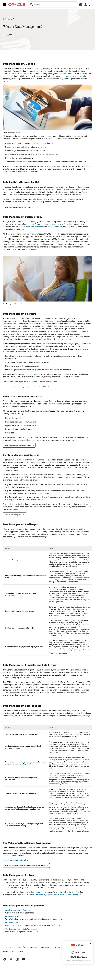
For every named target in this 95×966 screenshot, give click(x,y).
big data (18, 459)
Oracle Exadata (11, 922)
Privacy (20, 947)
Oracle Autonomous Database (18, 910)
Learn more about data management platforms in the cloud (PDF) (25, 387)
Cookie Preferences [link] (46, 947)
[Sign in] (85, 4)
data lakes (39, 226)
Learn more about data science (16, 860)
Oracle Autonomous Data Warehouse (21, 929)
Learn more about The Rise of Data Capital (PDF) (20, 207)
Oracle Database (12, 916)
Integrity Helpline (8, 951)
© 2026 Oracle (8, 947)
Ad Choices (58, 947)
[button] (4, 4)
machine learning (82, 797)
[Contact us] (90, 4)
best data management (36, 892)
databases (30, 226)
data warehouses (55, 226)
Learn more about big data (13, 515)
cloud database (31, 374)
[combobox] (52, 4)
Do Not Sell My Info (30, 947)
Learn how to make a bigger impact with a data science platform (25, 865)
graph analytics (67, 497)
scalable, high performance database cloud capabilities (59, 894)
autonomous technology (17, 762)
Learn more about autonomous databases (18, 445)
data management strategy (72, 76)
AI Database (7, 19)
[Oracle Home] (17, 4)
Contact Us (20, 951)
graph (58, 797)
